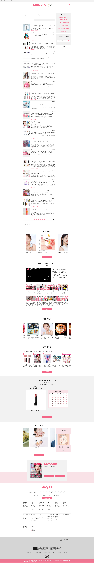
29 (66, 403)
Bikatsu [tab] (40, 351)
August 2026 (58, 391)
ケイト (32, 410)
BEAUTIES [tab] (50, 351)
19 (58, 401)
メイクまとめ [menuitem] (33, 506)
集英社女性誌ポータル (30, 552)
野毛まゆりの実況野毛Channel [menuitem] (50, 520)
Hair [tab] (43, 351)
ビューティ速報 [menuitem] (41, 509)
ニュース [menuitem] (24, 505)
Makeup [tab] (31, 351)
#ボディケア (36, 138)
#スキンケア (33, 40)
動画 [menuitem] (32, 529)
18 (55, 401)
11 (55, 399)
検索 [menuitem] (23, 529)
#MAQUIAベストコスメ (63, 19)
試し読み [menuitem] (33, 526)
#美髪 (35, 99)
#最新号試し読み (63, 31)
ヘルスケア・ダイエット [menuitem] (66, 506)
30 (50, 405)
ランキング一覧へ (47, 371)
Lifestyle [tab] (46, 351)
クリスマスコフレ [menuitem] (41, 505)
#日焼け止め (60, 28)
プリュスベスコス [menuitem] (33, 520)
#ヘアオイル (36, 206)
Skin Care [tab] (27, 351)
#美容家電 (36, 79)
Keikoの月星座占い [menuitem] (57, 514)
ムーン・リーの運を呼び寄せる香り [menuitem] (58, 519)
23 (50, 403)
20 (60, 401)
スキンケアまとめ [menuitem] (25, 506)
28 (63, 403)
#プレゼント (36, 30)
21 (63, 401)
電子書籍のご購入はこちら (60, 475)
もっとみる (47, 309)
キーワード (27, 224)
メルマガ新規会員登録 (47, 498)
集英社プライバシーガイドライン (57, 552)
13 (60, 399)
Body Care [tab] (35, 351)
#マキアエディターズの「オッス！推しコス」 (64, 25)
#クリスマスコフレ (37, 40)
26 (58, 403)
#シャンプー (36, 49)
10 (52, 399)
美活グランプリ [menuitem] (65, 505)
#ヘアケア (32, 30)
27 (60, 403)
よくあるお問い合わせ (47, 552)
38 (44, 219)
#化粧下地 (67, 28)
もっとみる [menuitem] (69, 8)
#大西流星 (63, 22)
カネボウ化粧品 (37, 410)
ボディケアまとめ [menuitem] (57, 506)
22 (66, 401)
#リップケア (64, 28)
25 (55, 403)
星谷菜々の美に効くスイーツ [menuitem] (50, 522)
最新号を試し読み (49, 475)
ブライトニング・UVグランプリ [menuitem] (35, 518)
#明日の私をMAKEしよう (63, 17)
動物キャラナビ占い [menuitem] (58, 517)
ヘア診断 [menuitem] (48, 509)
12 (58, 399)
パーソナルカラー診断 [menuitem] (66, 514)
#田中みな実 (67, 22)
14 (63, 399)
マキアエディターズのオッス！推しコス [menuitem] (50, 514)
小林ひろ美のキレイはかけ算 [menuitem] (50, 516)
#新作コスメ (33, 147)
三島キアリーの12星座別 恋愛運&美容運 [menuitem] (59, 516)
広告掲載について (38, 552)
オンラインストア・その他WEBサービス (64, 540)
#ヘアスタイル (33, 168)
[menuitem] (27, 503)
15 (66, 399)
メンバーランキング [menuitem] (26, 518)
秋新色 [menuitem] (40, 506)
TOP (24, 224)
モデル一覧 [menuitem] (33, 530)
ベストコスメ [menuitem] (33, 514)
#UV (35, 119)
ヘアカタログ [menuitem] (49, 506)
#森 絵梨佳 (60, 22)
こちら (55, 549)
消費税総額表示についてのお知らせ (47, 544)
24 (52, 403)
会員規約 (65, 552)
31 (52, 405)
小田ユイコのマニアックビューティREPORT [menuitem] (50, 518)
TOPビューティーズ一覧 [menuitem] (26, 514)
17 (52, 401)
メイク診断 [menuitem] (32, 509)
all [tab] (24, 351)
